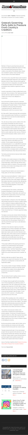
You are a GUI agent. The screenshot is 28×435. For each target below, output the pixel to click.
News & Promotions (14, 7)
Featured (8, 347)
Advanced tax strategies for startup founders (19, 387)
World (11, 347)
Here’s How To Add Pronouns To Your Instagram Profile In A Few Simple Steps (19, 403)
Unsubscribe (12, 430)
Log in (17, 430)
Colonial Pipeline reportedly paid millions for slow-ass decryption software (19, 372)
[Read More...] (18, 380)
